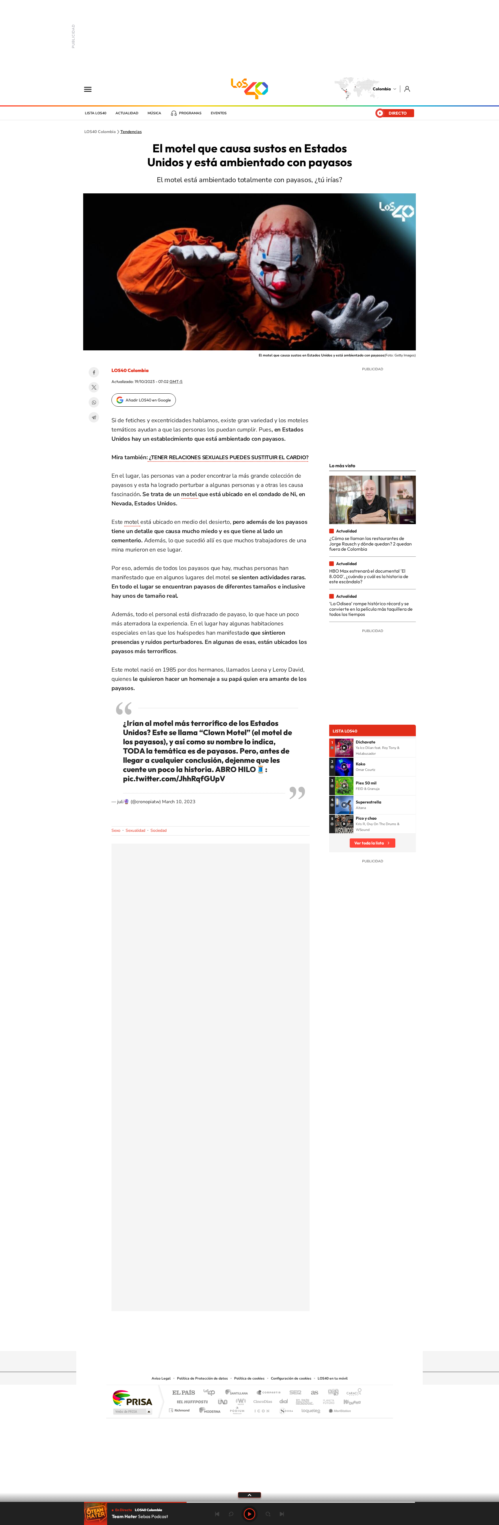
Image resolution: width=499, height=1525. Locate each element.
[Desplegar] (249, 1494)
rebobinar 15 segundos (231, 1514)
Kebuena (347, 1400)
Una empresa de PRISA (132, 1397)
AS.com (312, 1393)
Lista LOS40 (95, 113)
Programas (190, 113)
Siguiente (281, 1514)
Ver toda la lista (369, 843)
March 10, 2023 (178, 802)
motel (189, 494)
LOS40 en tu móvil (333, 1378)
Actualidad (127, 113)
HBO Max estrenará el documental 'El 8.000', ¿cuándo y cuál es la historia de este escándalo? (368, 576)
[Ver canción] (344, 748)
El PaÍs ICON (261, 1408)
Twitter (94, 387)
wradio (239, 1400)
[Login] (408, 89)
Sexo (115, 830)
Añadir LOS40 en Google (148, 400)
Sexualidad (135, 830)
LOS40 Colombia (249, 89)
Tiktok (226, 1339)
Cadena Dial (284, 1400)
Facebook (94, 372)
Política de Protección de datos (202, 1378)
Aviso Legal (161, 1378)
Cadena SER (293, 1393)
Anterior (217, 1514)
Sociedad (158, 830)
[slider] (249, 1502)
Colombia (382, 88)
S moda (286, 1408)
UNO (223, 1400)
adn (331, 1393)
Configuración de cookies (291, 1378)
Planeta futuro (326, 1400)
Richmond (179, 1408)
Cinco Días (262, 1400)
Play (249, 1514)
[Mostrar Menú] (91, 89)
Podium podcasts (236, 1408)
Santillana (238, 1393)
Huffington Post (191, 1400)
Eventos (219, 113)
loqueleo (311, 1408)
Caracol (352, 1393)
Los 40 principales (211, 1393)
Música (154, 113)
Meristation (339, 1408)
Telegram (94, 417)
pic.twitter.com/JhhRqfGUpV (174, 778)
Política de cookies (249, 1378)
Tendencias (131, 132)
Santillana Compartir (268, 1393)
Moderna (208, 1408)
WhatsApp (94, 402)
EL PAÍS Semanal (305, 1400)
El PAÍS (183, 1393)
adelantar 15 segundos (268, 1514)
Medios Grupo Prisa (132, 1411)
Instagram (238, 1339)
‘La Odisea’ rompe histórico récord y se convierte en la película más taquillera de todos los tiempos (371, 609)
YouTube (249, 1339)
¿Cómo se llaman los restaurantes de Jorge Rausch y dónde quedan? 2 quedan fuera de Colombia (370, 543)
